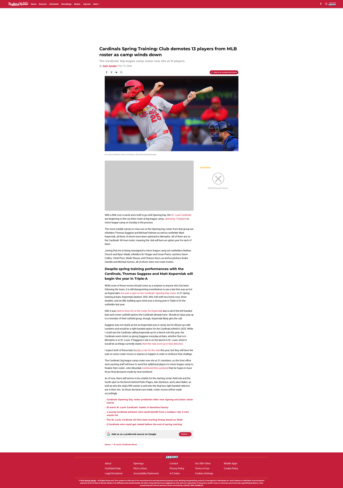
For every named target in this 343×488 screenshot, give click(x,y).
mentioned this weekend (155, 368)
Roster (77, 4)
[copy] (121, 72)
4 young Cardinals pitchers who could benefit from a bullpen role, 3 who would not (148, 413)
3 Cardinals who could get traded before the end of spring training (144, 424)
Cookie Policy (231, 468)
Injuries (87, 4)
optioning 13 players (175, 218)
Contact (174, 463)
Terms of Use (202, 468)
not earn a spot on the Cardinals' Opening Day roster (148, 293)
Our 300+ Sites (203, 463)
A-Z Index (175, 473)
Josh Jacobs (110, 66)
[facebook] (320, 4)
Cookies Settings (204, 473)
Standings (66, 4)
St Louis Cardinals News (125, 444)
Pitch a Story (140, 468)
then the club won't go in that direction (162, 343)
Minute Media (90, 481)
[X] (326, 4)
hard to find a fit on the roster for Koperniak (139, 310)
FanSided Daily (113, 468)
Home (108, 444)
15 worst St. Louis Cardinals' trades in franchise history (137, 407)
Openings (138, 463)
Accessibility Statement (146, 473)
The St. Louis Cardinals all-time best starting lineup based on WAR (144, 419)
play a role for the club (148, 350)
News (33, 4)
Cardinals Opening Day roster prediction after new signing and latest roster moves (150, 401)
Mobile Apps (230, 463)
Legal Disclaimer (114, 473)
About (108, 463)
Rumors (43, 4)
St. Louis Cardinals (181, 215)
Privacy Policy (177, 468)
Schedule (54, 4)
